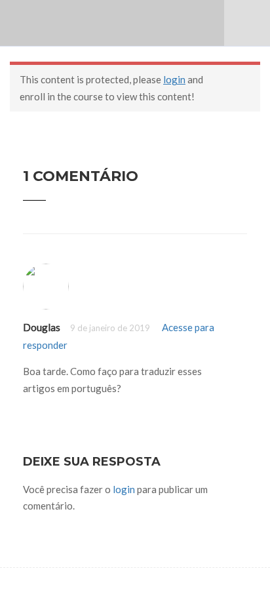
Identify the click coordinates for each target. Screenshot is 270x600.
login (174, 79)
